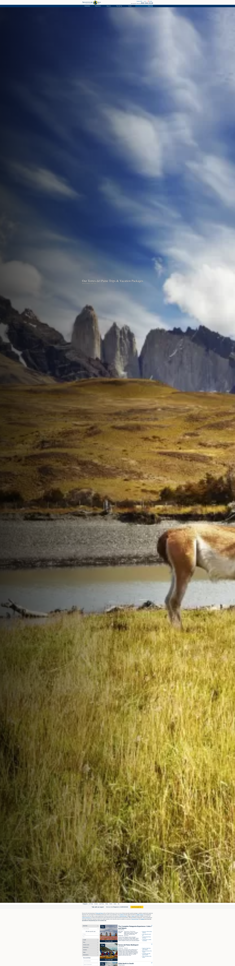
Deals (115, 903)
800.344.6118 (147, 3)
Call (124, 907)
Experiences (98, 5)
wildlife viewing (139, 914)
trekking (121, 914)
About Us (109, 5)
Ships (106, 903)
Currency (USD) (139, 1)
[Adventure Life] (91, 2)
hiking (133, 916)
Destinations (87, 5)
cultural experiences (86, 917)
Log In (145, 1)
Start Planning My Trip (136, 907)
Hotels (110, 903)
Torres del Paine (99, 913)
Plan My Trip (119, 5)
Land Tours (101, 903)
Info (118, 903)
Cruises (96, 903)
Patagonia (85, 903)
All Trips (91, 903)
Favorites (150, 1)
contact (142, 919)
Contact (130, 5)
